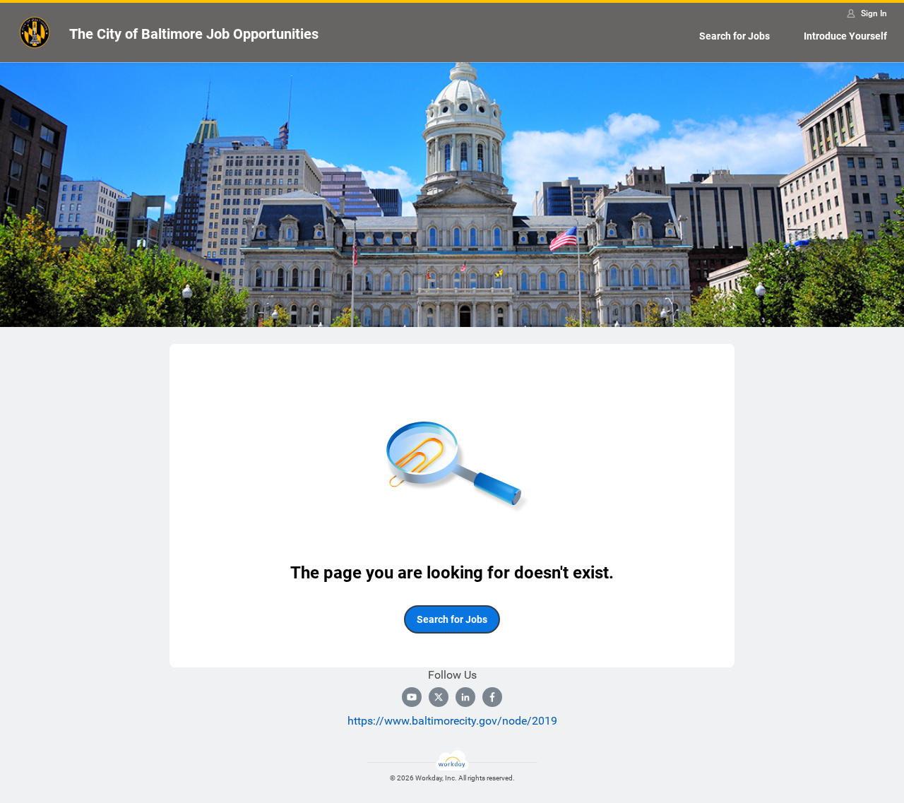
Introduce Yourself (845, 36)
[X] (438, 697)
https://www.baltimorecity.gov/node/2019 (452, 720)
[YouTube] (412, 697)
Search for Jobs (734, 36)
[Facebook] (492, 697)
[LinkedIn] (465, 697)
